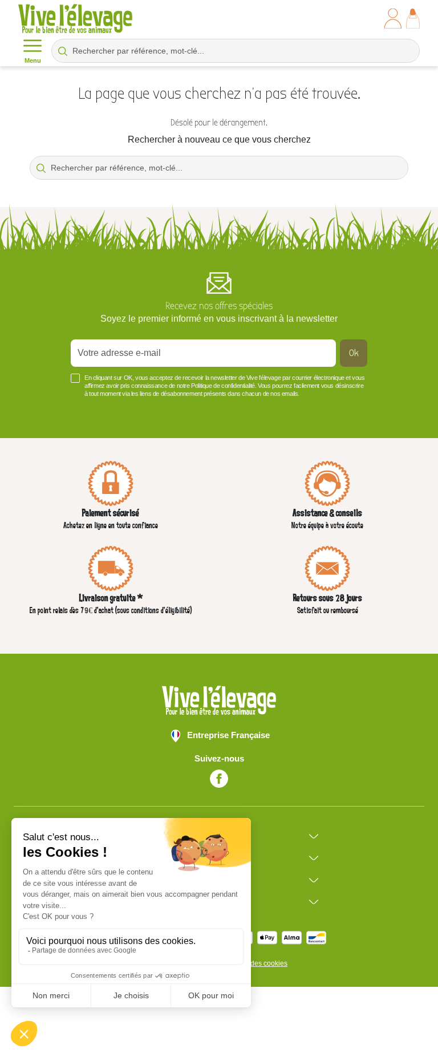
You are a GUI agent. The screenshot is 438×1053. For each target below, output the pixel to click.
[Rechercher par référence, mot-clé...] (63, 51)
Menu (33, 60)
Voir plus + (40, 410)
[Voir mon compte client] (393, 19)
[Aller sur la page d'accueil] (75, 18)
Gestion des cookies (256, 963)
